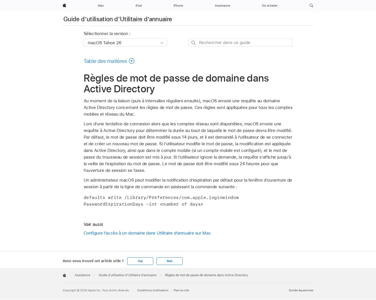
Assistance (82, 275)
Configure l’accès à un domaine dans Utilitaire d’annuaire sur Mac (147, 233)
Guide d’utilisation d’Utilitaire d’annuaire (117, 19)
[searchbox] (240, 43)
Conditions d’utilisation (152, 290)
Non (169, 261)
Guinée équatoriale (301, 290)
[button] (311, 5)
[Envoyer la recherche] (193, 43)
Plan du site (181, 290)
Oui (140, 261)
